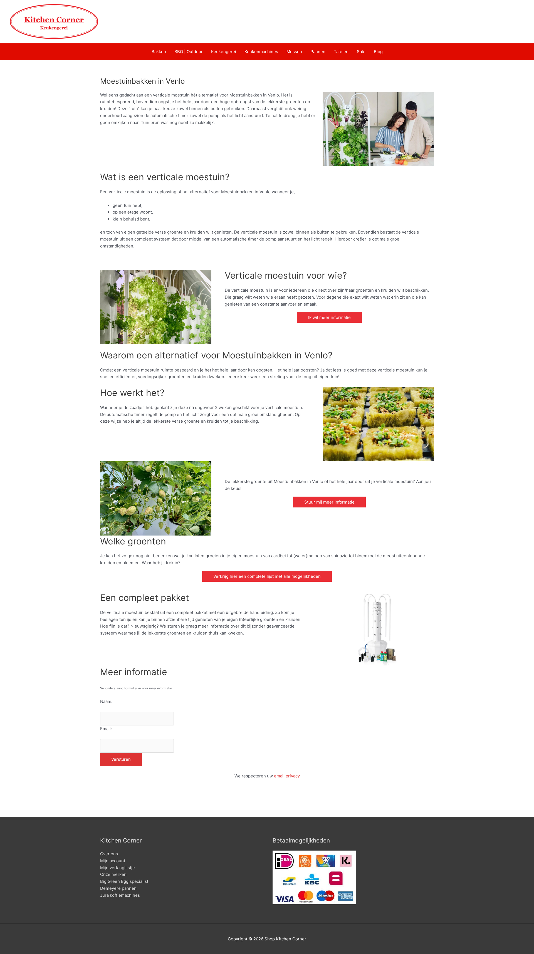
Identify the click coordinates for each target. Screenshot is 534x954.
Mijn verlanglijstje (117, 867)
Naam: (106, 701)
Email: (106, 728)
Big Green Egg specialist (124, 881)
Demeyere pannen (118, 888)
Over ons (109, 853)
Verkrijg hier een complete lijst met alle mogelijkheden (267, 576)
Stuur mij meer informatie (329, 502)
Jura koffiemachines (120, 895)
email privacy (287, 776)
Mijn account (112, 860)
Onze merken (113, 874)
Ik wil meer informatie (329, 317)
